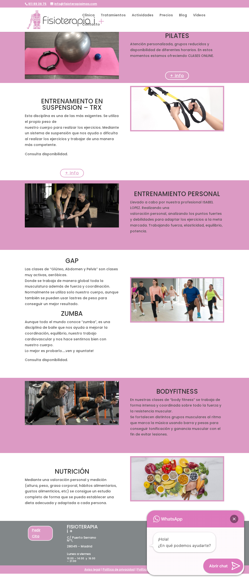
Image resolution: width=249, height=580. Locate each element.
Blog (183, 15)
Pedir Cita (36, 533)
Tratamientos (113, 15)
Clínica (88, 15)
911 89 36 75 (37, 4)
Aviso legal (92, 569)
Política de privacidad (119, 569)
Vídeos (199, 15)
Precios (166, 15)
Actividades (142, 15)
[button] (234, 519)
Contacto (91, 25)
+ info (177, 75)
